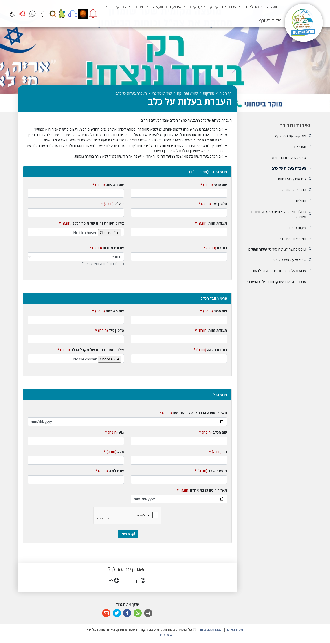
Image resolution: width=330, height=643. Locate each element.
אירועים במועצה (167, 7)
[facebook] (42, 14)
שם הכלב (213, 432)
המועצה (274, 7)
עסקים (196, 7)
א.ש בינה (165, 634)
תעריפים (300, 146)
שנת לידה (109, 470)
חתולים (301, 200)
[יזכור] (83, 14)
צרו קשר (118, 7)
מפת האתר (234, 629)
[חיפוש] (53, 14)
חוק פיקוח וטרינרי (293, 238)
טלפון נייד (212, 203)
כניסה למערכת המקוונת (289, 157)
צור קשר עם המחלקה (290, 135)
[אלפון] (73, 14)
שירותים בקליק (223, 7)
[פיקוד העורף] (93, 14)
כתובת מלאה (210, 349)
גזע (114, 432)
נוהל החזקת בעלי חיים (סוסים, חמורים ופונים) (278, 214)
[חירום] (22, 14)
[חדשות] (63, 14)
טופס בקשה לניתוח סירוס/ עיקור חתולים (277, 249)
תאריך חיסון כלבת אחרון (202, 490)
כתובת (215, 247)
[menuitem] (274, 7)
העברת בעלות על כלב (289, 168)
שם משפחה (108, 184)
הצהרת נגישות (211, 629)
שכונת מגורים (106, 247)
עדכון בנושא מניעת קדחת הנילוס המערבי (276, 281)
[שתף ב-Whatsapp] (138, 613)
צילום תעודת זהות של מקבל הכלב (90, 349)
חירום (139, 7)
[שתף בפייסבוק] (127, 613)
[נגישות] (12, 14)
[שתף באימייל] (106, 613)
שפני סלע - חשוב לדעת (289, 260)
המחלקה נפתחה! (294, 189)
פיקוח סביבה (296, 227)
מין (218, 451)
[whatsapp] (32, 14)
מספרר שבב (211, 470)
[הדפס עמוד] (148, 613)
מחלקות (251, 7)
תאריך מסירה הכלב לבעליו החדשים (193, 412)
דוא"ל (112, 203)
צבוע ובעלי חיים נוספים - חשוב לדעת (279, 270)
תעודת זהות (211, 223)
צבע (114, 451)
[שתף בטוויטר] (117, 613)
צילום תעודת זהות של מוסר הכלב (91, 223)
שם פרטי (213, 184)
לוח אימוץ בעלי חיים (292, 179)
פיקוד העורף (270, 20)
